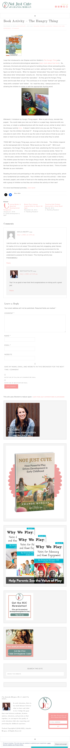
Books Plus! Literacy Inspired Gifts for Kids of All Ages (33, 206)
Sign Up (49, 741)
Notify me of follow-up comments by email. (20, 377)
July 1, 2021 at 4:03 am (26, 235)
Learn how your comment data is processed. (49, 397)
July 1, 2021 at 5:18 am (29, 274)
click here (31, 188)
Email (7, 345)
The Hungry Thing (50, 60)
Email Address (41, 731)
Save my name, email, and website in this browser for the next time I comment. (34, 368)
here (20, 128)
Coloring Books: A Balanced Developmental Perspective (12, 207)
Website (8, 354)
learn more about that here (49, 63)
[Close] (65, 714)
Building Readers (39, 26)
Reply (8, 263)
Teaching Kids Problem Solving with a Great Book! (54, 205)
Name (7, 336)
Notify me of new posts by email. (16, 383)
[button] (35, 15)
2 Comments (15, 28)
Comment (9, 313)
